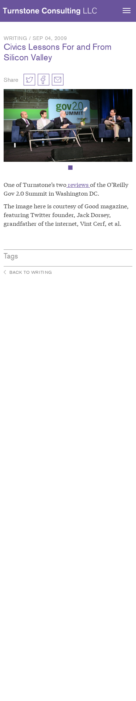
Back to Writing (30, 272)
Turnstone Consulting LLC (50, 11)
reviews (78, 184)
